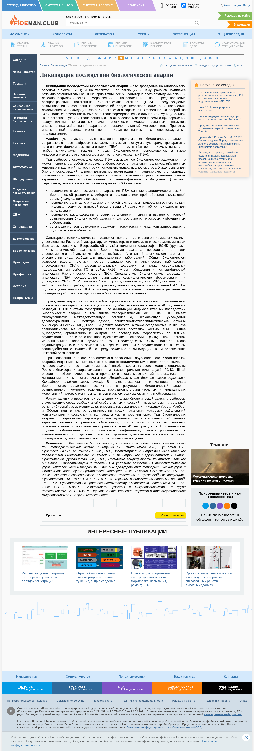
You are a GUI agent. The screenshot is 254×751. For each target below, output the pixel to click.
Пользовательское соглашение (27, 700)
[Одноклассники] (105, 503)
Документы (20, 34)
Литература (104, 34)
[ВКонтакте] (82, 503)
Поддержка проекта (217, 700)
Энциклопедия (231, 34)
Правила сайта (102, 700)
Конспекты (62, 34)
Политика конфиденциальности (142, 700)
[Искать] (197, 22)
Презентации (184, 34)
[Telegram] (151, 503)
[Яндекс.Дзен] (234, 506)
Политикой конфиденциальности (147, 727)
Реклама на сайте (237, 15)
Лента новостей (24, 71)
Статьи (144, 34)
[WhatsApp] (128, 503)
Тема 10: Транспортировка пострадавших (214, 109)
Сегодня (19, 60)
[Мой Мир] (174, 503)
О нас (243, 700)
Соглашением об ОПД (186, 727)
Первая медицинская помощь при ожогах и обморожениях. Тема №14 (219, 118)
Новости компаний (19, 95)
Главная (44, 65)
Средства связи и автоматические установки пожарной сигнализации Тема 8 (219, 128)
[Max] (220, 506)
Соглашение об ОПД (70, 700)
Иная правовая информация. (223, 714)
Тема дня (20, 83)
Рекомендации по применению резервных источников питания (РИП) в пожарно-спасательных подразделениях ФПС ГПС (220, 97)
